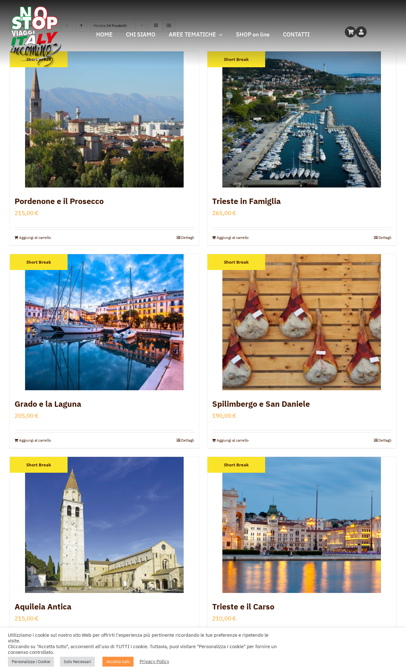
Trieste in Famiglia (246, 201)
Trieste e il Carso (243, 606)
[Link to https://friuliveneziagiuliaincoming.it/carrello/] (350, 31)
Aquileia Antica (43, 606)
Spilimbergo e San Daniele (261, 403)
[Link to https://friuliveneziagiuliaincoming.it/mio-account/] (361, 31)
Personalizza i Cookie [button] (31, 661)
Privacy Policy (154, 661)
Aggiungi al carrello (35, 237)
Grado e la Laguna (48, 403)
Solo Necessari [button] (77, 661)
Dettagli (187, 237)
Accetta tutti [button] (118, 661)
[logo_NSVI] (35, 9)
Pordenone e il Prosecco (59, 201)
